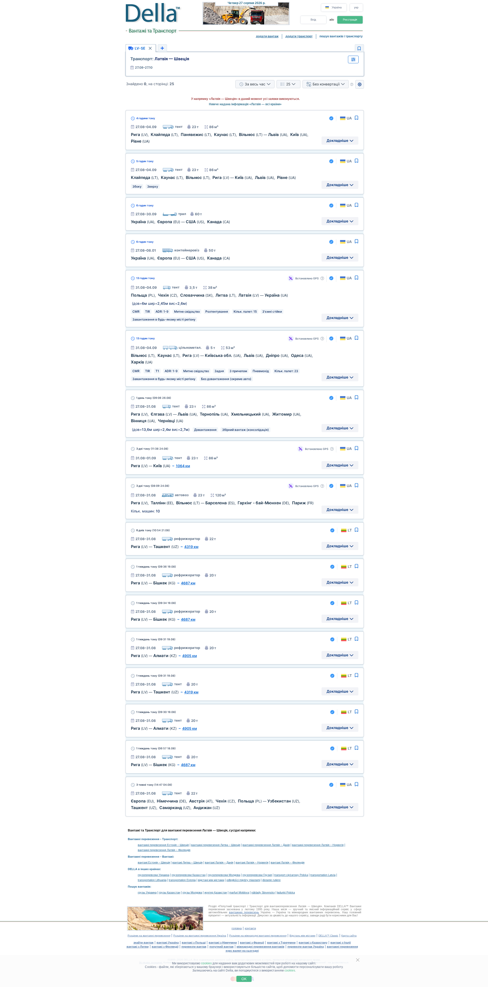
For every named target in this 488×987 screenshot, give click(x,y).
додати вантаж (267, 36)
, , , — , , (213, 177)
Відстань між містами (302, 935)
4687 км (188, 583)
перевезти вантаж (193, 946)
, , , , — (209, 295)
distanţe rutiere (271, 880)
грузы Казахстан (169, 892)
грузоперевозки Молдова (224, 874)
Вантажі (167, 856)
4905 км (189, 656)
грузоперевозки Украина (153, 874)
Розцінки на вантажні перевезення (149, 935)
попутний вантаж (221, 946)
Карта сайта (349, 935)
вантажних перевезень (244, 912)
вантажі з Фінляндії (165, 946)
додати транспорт (299, 36)
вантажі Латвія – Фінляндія (287, 862)
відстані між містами (211, 880)
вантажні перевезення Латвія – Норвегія (318, 844)
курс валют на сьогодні (242, 950)
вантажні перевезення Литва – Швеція (215, 844)
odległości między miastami (243, 880)
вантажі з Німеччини (223, 942)
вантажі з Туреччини (281, 942)
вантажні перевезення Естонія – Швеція (163, 844)
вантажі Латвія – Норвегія (252, 862)
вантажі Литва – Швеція (187, 862)
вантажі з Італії (340, 942)
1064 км (183, 466)
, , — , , (222, 503)
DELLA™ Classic (328, 935)
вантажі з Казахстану (313, 942)
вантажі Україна (168, 942)
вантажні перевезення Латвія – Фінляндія (164, 850)
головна (237, 928)
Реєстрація (350, 19)
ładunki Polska (286, 892)
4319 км (191, 546)
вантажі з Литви (138, 946)
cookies (206, 963)
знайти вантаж (143, 942)
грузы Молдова (192, 892)
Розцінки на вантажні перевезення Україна (199, 935)
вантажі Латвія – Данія (219, 862)
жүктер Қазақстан (215, 892)
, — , (180, 222)
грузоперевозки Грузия (257, 874)
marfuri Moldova (239, 892)
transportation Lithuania (152, 880)
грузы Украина (147, 892)
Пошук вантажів (139, 886)
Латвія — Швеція (159, 58)
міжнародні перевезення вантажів (260, 946)
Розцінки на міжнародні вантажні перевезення (257, 935)
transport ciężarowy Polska (291, 874)
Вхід (313, 19)
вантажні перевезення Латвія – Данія (266, 844)
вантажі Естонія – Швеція (154, 862)
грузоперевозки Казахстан (189, 874)
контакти (250, 928)
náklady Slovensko (263, 892)
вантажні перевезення (342, 946)
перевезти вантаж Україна (305, 946)
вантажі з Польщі (194, 942)
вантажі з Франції (252, 942)
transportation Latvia (323, 874)
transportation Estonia (182, 880)
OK (244, 979)
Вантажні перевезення (143, 839)
